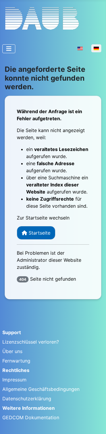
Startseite (38, 233)
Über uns (12, 351)
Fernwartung (16, 361)
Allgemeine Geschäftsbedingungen (41, 389)
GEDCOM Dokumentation (30, 417)
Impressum (14, 380)
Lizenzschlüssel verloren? (30, 342)
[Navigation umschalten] (8, 48)
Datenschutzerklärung (26, 399)
